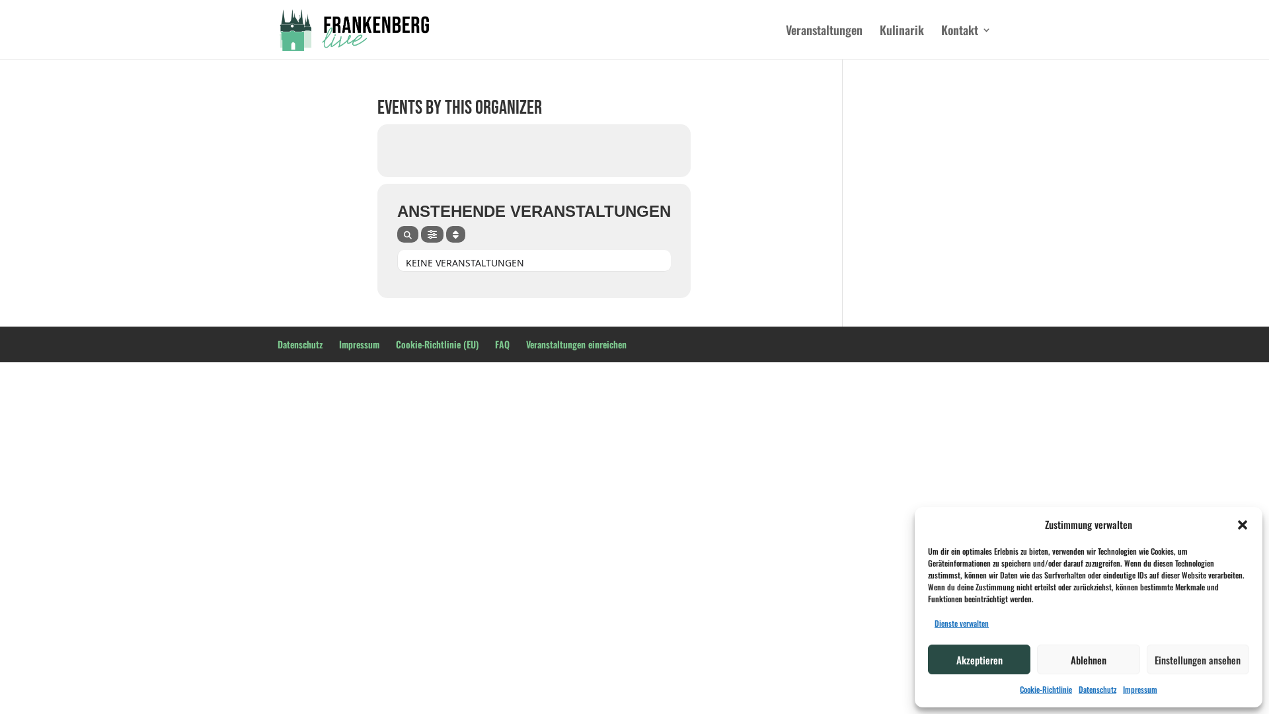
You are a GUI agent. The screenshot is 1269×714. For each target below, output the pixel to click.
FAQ (502, 344)
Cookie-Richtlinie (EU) (437, 344)
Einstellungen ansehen (1198, 660)
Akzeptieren (979, 660)
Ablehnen (1088, 660)
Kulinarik (902, 31)
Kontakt (959, 31)
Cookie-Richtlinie (1046, 689)
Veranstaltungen (824, 31)
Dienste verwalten (962, 623)
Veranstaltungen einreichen (576, 344)
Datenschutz (1097, 689)
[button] (1242, 525)
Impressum (1140, 689)
